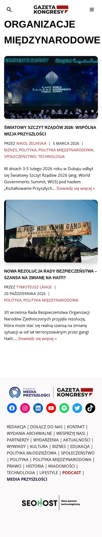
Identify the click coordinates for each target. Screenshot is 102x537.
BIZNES (59, 446)
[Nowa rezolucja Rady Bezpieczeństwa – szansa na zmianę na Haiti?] (51, 231)
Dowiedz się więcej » (76, 188)
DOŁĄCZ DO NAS (46, 426)
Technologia (51, 156)
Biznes (10, 149)
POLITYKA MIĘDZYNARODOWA (62, 459)
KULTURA (39, 446)
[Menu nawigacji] (92, 9)
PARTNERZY (18, 439)
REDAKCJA (16, 426)
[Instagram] (25, 408)
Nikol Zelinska (31, 143)
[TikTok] (90, 408)
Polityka (27, 149)
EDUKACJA (80, 446)
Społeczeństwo (20, 156)
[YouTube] (51, 408)
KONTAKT (76, 426)
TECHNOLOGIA (21, 472)
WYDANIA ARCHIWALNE (29, 433)
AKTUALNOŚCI (76, 439)
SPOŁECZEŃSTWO (78, 453)
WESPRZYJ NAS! (70, 433)
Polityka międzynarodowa (65, 149)
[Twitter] (77, 408)
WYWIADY (16, 446)
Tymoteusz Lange (34, 287)
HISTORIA (35, 466)
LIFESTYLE (48, 472)
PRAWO (14, 466)
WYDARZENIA (46, 439)
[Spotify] (64, 408)
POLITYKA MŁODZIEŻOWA (32, 453)
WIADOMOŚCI (61, 466)
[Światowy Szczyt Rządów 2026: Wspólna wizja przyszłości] (51, 87)
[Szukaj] (9, 9)
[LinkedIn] (38, 408)
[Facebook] (12, 408)
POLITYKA (19, 459)
